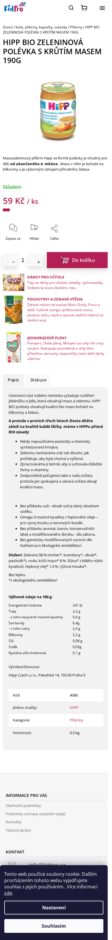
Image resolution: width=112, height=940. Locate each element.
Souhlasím (54, 926)
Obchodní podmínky (23, 805)
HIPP (74, 707)
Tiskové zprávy (18, 830)
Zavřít (67, 242)
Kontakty (14, 821)
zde (8, 893)
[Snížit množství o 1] (10, 260)
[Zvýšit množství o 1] (35, 260)
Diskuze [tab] (38, 380)
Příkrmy (76, 720)
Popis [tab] (13, 380)
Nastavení (54, 907)
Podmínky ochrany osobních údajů (35, 813)
